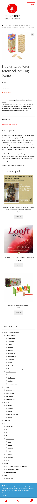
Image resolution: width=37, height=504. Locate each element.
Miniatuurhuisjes (11, 372)
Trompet (10, 448)
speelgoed (23, 108)
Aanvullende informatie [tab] (9, 124)
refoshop (10, 108)
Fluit (9, 442)
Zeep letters (9, 478)
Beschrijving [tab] (6, 119)
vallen (20, 110)
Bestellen (18, 216)
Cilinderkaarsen (10, 390)
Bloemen (10, 347)
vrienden (25, 110)
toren (10, 110)
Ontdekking (11, 366)
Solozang (8, 433)
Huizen (10, 375)
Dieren (10, 344)
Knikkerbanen (12, 356)
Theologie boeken (11, 472)
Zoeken (18, 501)
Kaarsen (6, 387)
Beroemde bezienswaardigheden (17, 369)
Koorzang (8, 454)
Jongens (10, 408)
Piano (9, 451)
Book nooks (11, 338)
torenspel (15, 110)
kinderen (16, 106)
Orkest (10, 445)
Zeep (5, 475)
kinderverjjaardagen (24, 106)
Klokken (10, 350)
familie (12, 104)
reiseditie (16, 108)
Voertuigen (11, 359)
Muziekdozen (11, 353)
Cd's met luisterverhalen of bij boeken (16, 466)
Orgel (7, 460)
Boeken (6, 463)
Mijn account (6, 501)
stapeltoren (5, 110)
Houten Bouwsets (11, 335)
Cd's (5, 423)
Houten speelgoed (14, 100)
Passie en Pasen (10, 436)
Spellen (4, 102)
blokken (7, 104)
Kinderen (15, 25)
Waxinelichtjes (10, 393)
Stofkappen (11, 378)
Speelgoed (22, 25)
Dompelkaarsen (10, 399)
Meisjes (10, 411)
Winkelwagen (28, 499)
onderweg (5, 108)
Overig (10, 362)
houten (20, 104)
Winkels (10, 381)
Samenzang (9, 457)
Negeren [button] (4, 495)
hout (16, 104)
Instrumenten (12, 341)
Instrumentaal (10, 439)
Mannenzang (9, 426)
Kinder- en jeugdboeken (12, 469)
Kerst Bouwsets (12, 384)
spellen (28, 108)
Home (5, 25)
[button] (32, 34)
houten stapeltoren (7, 106)
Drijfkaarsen (9, 396)
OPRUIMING (7, 420)
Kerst (7, 429)
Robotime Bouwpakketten (11, 332)
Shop (10, 25)
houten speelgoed (28, 104)
